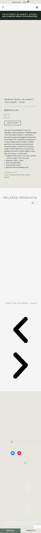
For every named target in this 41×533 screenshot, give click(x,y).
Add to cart (12, 123)
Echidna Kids (11, 16)
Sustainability (28, 506)
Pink (34, 156)
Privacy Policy (25, 522)
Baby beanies (28, 487)
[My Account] (13, 2)
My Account (18, 2)
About (28, 508)
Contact (29, 511)
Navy (28, 156)
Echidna (28, 481)
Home (4, 16)
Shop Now (10, 530)
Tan (24, 156)
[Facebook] (13, 453)
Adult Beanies (28, 483)
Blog (28, 509)
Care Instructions (28, 513)
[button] (37, 7)
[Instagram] (19, 453)
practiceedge (32, 524)
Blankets (19, 16)
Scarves (28, 491)
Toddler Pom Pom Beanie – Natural (21, 303)
